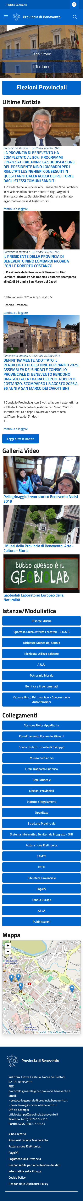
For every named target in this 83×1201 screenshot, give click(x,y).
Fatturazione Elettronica (41, 845)
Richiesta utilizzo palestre (41, 653)
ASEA (41, 910)
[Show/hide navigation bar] (5, 16)
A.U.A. (41, 664)
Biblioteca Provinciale (41, 878)
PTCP (41, 867)
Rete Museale (41, 779)
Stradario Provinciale (41, 823)
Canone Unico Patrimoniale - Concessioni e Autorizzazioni (41, 699)
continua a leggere (15, 208)
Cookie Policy (17, 1177)
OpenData (41, 812)
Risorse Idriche (42, 621)
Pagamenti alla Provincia (24, 1158)
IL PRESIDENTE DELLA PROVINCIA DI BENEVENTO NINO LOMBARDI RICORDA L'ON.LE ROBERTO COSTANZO (36, 261)
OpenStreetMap (58, 1032)
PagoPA (41, 888)
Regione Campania (16, 5)
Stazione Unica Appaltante (41, 725)
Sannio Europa (41, 899)
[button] (11, 978)
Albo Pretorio (17, 1133)
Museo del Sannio (41, 758)
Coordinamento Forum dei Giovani (41, 736)
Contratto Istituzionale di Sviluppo (41, 747)
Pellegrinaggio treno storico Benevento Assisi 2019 (40, 498)
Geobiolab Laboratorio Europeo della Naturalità (33, 597)
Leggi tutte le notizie (20, 438)
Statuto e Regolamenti (41, 801)
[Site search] (75, 17)
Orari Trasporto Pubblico (41, 769)
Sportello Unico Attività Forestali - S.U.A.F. (42, 631)
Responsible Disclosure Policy (28, 1183)
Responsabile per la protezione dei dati (34, 1165)
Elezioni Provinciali (41, 790)
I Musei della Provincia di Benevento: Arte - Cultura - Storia (38, 548)
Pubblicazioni (41, 921)
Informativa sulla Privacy (25, 1171)
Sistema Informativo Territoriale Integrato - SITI (41, 834)
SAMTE (41, 856)
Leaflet (42, 1032)
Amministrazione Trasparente (28, 1140)
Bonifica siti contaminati (41, 686)
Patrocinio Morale (41, 675)
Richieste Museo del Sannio (41, 642)
